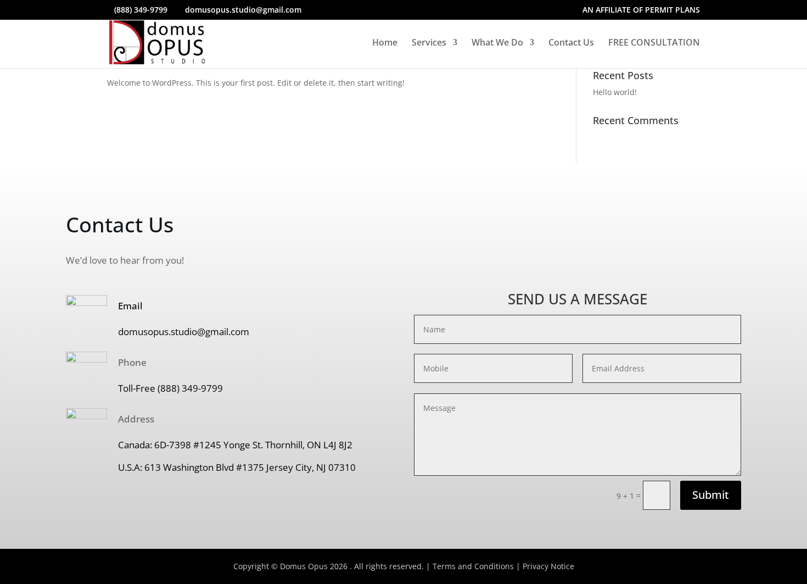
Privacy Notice (548, 566)
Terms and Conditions (473, 566)
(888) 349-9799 (140, 9)
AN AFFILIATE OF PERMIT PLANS (641, 10)
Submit (710, 494)
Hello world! (615, 92)
